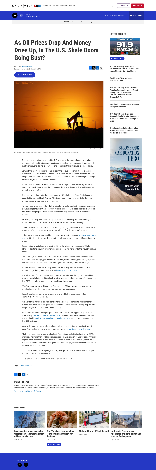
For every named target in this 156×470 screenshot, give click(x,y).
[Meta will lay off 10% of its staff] (94, 419)
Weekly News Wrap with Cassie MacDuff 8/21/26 (122, 79)
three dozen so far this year (78, 329)
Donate (138, 5)
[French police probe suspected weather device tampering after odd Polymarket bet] (29, 419)
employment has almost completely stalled (53, 318)
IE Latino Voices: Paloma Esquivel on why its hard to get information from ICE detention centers (124, 130)
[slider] (24, 15)
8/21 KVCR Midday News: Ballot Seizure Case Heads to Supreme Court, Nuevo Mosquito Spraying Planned (125, 68)
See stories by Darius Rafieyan (27, 391)
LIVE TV (124, 5)
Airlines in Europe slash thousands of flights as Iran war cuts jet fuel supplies (126, 434)
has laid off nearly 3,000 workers (46, 315)
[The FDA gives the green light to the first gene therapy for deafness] (62, 419)
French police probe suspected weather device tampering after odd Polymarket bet (29, 434)
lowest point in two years (66, 270)
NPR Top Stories (26, 366)
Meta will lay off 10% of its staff (94, 431)
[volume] (21, 15)
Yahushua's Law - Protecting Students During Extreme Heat (124, 105)
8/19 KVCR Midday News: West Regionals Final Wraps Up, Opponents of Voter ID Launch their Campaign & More (124, 117)
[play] (15, 15)
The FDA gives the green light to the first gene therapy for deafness (61, 434)
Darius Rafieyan (26, 67)
